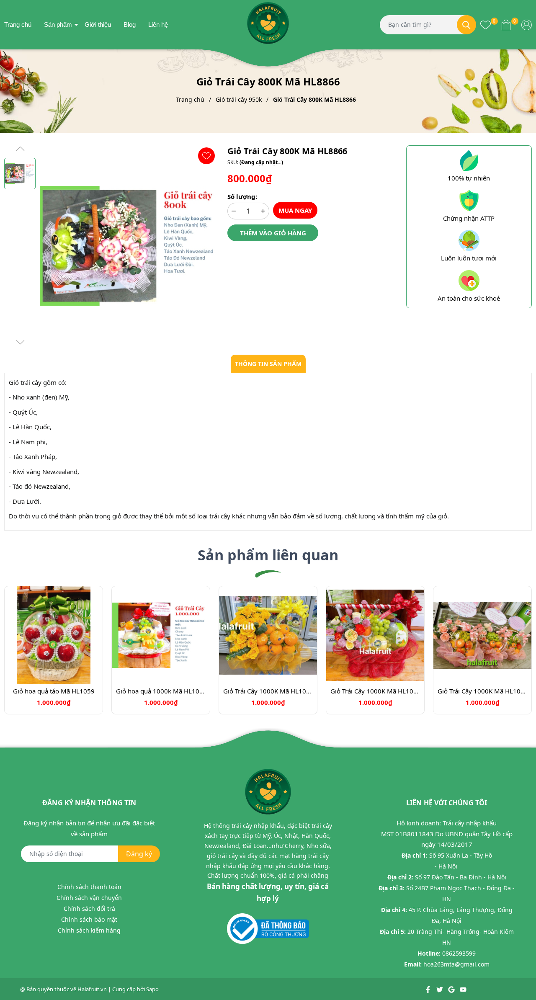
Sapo (152, 989)
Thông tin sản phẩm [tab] (268, 364)
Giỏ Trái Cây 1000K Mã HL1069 (268, 691)
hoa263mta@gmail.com (456, 964)
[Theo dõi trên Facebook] (428, 989)
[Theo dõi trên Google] (452, 989)
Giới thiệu (98, 24)
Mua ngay (295, 210)
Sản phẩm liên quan (268, 554)
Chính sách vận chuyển (89, 898)
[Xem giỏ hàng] (506, 24)
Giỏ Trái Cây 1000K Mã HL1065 (482, 691)
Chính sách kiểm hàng (89, 930)
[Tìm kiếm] (466, 24)
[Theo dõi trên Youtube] (463, 989)
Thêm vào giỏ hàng (273, 233)
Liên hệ (158, 24)
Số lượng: (242, 196)
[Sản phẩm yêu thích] (485, 24)
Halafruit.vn (92, 989)
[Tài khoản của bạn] (526, 24)
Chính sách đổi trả (89, 908)
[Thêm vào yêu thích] (206, 155)
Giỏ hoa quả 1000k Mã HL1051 (161, 691)
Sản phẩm (58, 24)
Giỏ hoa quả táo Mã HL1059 (54, 691)
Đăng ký (139, 853)
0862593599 (459, 953)
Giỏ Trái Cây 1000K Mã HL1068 (375, 691)
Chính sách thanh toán (89, 887)
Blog (130, 24)
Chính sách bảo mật (89, 919)
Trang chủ (17, 24)
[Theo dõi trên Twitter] (440, 989)
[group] (129, 245)
